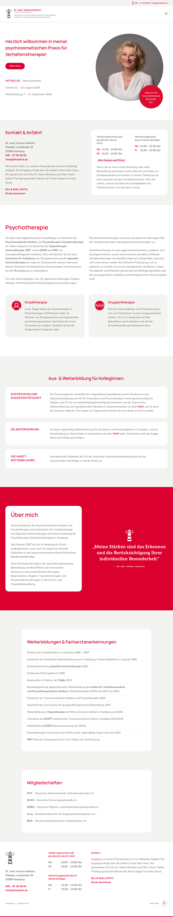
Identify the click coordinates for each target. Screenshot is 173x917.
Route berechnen (15, 193)
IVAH (116, 433)
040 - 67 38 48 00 (15, 155)
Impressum (10, 903)
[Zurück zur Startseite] (30, 13)
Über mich (15, 66)
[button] (166, 13)
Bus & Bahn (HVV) (16, 189)
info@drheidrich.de (160, 3)
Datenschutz (23, 903)
